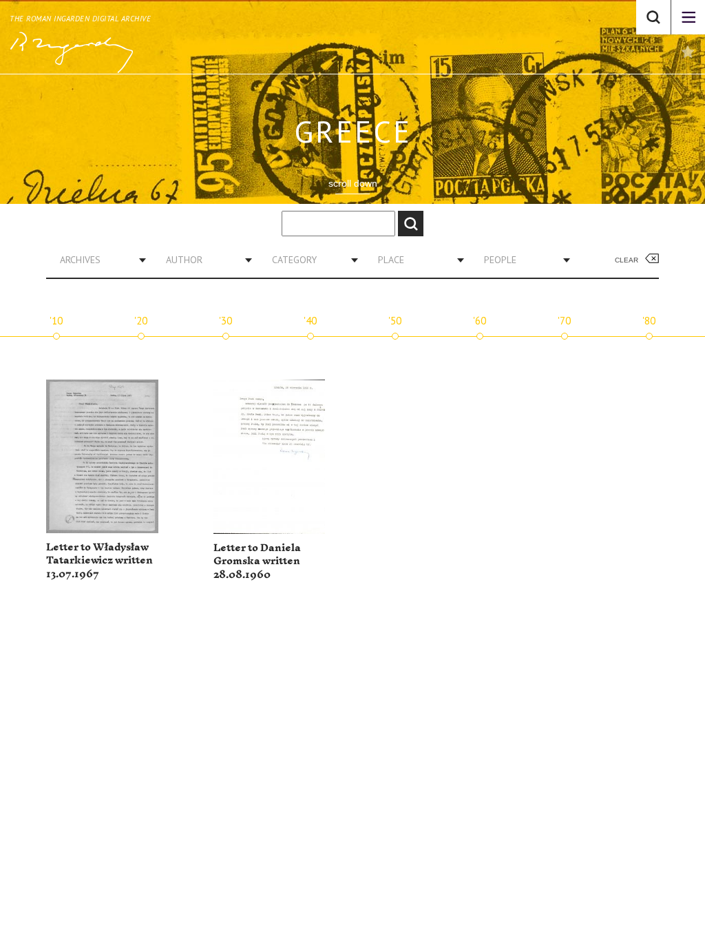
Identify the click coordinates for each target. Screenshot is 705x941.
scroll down (352, 183)
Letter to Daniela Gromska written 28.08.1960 (257, 561)
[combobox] (97, 259)
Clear (626, 260)
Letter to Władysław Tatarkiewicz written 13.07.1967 (99, 560)
